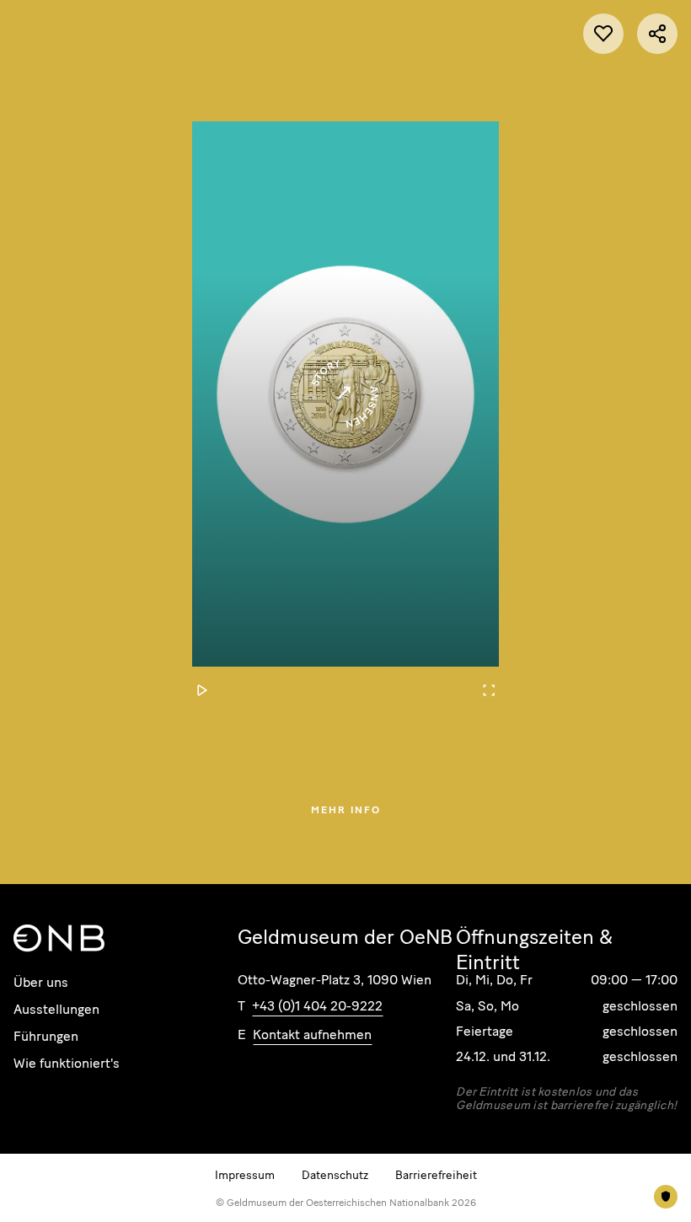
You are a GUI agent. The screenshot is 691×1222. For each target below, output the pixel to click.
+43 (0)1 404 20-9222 (317, 1006)
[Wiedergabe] (202, 690)
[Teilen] (657, 33)
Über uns (40, 982)
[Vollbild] (489, 690)
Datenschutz (335, 1175)
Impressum (245, 1175)
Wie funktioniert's (66, 1063)
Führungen (45, 1036)
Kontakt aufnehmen (312, 1034)
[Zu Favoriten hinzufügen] (603, 33)
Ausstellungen (56, 1009)
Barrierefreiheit (436, 1175)
